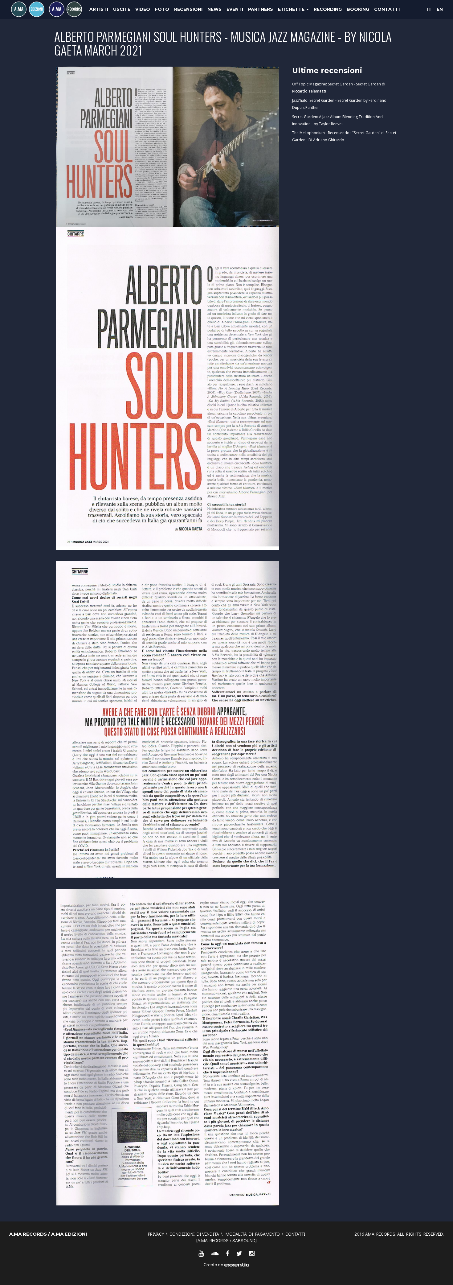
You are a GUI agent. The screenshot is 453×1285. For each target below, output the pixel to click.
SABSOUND (243, 1240)
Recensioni (188, 9)
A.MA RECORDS (213, 1240)
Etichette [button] (292, 9)
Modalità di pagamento (253, 1234)
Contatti (387, 9)
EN (440, 9)
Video (142, 9)
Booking (358, 9)
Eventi (234, 9)
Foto (162, 9)
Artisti (98, 9)
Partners (260, 9)
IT (429, 9)
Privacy (156, 1234)
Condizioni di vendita (194, 1234)
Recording (328, 9)
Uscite (121, 9)
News (214, 9)
